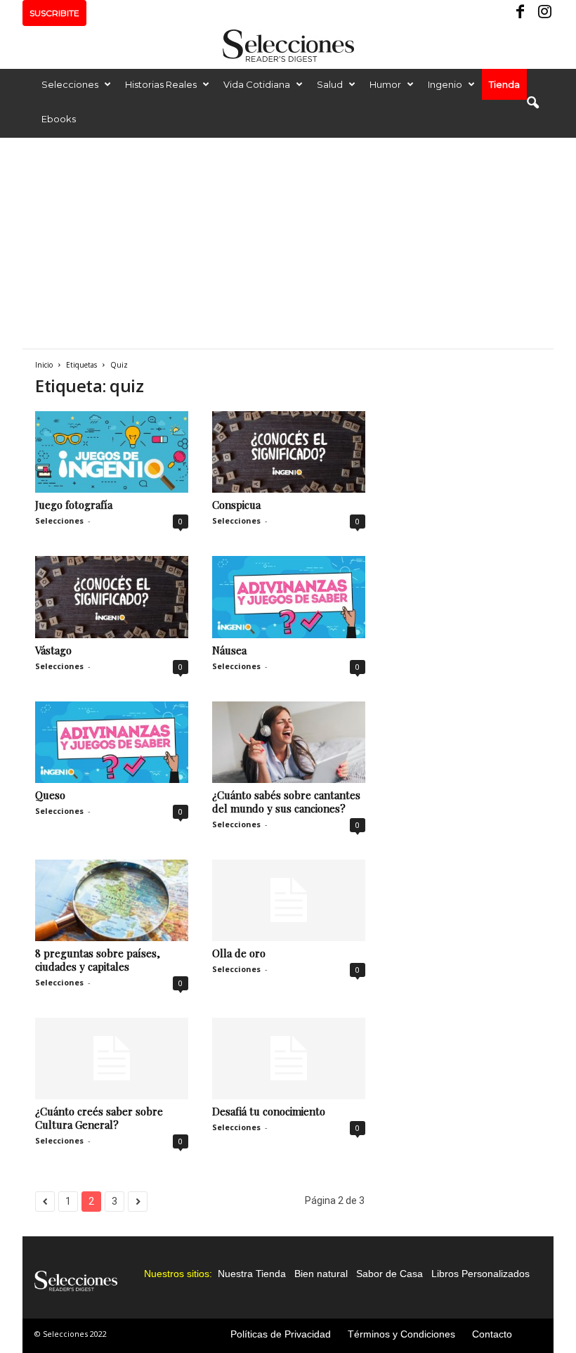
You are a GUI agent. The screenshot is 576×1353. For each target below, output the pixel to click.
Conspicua (236, 505)
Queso (50, 795)
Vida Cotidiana (256, 84)
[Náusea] (288, 596)
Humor (385, 84)
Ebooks (58, 118)
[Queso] (111, 742)
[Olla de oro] (288, 900)
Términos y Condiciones (401, 1334)
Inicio (44, 365)
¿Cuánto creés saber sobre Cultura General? (99, 1118)
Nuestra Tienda (252, 1273)
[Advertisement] (288, 243)
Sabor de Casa (389, 1273)
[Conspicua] (288, 452)
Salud (330, 84)
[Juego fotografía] (111, 452)
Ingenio (445, 84)
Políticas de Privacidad (280, 1334)
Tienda (504, 84)
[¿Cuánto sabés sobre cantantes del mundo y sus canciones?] (288, 742)
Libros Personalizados (480, 1273)
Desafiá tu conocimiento (268, 1111)
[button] (532, 103)
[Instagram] (543, 13)
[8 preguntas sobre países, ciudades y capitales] (111, 900)
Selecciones (69, 84)
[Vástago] (111, 596)
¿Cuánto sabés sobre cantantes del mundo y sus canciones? (286, 801)
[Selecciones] (288, 46)
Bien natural (321, 1273)
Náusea (229, 650)
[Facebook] (521, 13)
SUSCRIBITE (54, 13)
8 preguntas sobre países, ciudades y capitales (97, 959)
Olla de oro (239, 953)
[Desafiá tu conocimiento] (288, 1058)
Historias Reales (161, 84)
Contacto (492, 1334)
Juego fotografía (73, 505)
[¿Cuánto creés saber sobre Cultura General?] (111, 1058)
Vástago (53, 650)
